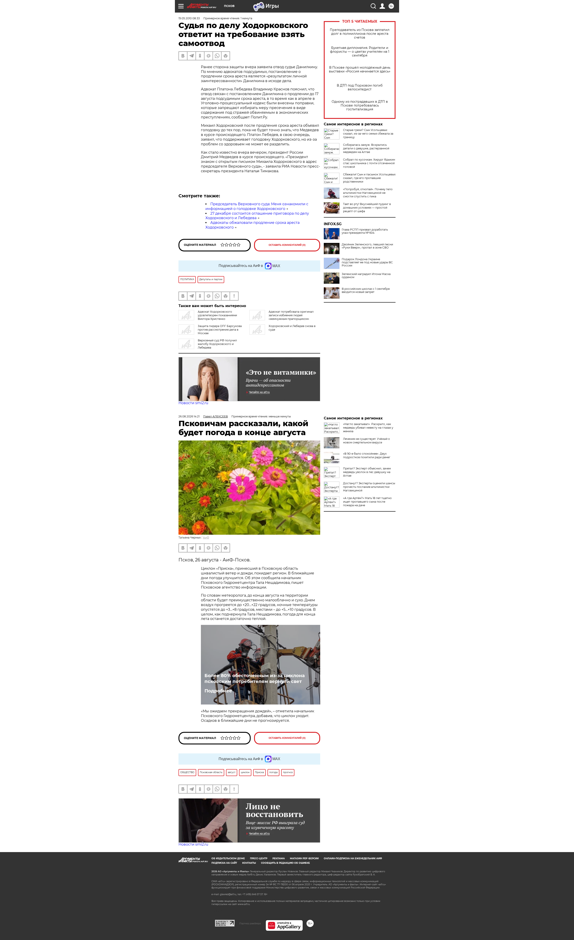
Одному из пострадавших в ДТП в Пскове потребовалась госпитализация (360, 105)
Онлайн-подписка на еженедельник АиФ (353, 858)
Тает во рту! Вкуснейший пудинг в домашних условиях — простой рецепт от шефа (367, 207)
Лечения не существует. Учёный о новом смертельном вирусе (366, 440)
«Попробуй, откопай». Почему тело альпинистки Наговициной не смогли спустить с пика (368, 193)
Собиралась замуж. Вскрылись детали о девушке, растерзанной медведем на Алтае (366, 148)
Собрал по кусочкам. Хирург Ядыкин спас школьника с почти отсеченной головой (369, 163)
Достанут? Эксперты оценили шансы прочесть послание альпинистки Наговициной (369, 487)
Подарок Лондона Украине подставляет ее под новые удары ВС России (367, 262)
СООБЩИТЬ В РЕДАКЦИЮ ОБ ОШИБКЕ (285, 862)
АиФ (206, 537)
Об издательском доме (228, 858)
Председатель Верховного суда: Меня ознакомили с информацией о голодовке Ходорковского (256, 206)
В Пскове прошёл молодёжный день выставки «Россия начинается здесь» (359, 69)
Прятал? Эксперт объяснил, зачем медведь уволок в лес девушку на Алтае (367, 472)
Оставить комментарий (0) (287, 245)
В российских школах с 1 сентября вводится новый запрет (366, 290)
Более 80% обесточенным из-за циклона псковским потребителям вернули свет (254, 678)
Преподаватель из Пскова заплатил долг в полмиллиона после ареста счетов (359, 33)
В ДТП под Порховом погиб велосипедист (360, 87)
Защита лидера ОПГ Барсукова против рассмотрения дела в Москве (220, 329)
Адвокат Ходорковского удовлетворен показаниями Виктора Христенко (217, 315)
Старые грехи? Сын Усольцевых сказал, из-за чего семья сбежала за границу (368, 133)
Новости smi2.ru (193, 403)
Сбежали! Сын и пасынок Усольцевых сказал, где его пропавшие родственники (369, 178)
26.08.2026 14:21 (189, 416)
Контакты (249, 862)
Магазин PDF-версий (304, 858)
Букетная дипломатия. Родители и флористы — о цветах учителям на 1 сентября (359, 51)
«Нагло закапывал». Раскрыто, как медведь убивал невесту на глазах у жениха (368, 427)
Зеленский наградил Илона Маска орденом (366, 276)
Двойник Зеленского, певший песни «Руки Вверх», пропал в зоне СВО (367, 246)
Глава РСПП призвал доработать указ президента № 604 (365, 231)
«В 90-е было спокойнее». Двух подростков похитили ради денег (366, 455)
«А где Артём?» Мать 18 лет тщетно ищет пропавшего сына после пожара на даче (367, 501)
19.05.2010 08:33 (189, 18)
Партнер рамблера (250, 923)
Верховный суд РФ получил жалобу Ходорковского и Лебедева (217, 344)
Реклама (278, 858)
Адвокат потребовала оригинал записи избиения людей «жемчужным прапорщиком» (291, 315)
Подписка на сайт (224, 862)
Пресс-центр (258, 858)
